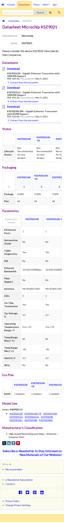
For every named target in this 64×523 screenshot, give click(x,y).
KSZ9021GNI (56, 384)
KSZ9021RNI (46, 420)
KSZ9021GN (24, 139)
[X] (4, 443)
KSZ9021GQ (16, 416)
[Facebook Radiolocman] (21, 492)
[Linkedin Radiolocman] (43, 492)
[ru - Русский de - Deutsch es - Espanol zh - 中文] (55, 4)
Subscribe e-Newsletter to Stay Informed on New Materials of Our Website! (32, 453)
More (47, 3)
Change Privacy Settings (18, 505)
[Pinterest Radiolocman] (35, 492)
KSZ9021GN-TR (55, 219)
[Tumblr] (13, 443)
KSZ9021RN (30, 420)
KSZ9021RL (47, 416)
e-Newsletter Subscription (19, 479)
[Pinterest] (18, 443)
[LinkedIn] (9, 443)
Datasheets (24, 4)
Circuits (11, 4)
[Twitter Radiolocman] (28, 492)
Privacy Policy (12, 501)
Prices (36, 4)
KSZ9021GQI (32, 416)
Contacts (10, 483)
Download (13, 68)
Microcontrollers (13, 469)
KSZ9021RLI (16, 420)
